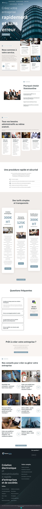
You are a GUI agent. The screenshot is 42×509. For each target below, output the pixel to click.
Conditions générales (15, 498)
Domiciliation (13, 491)
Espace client (26, 1)
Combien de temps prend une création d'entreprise (11, 302)
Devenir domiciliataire (25, 478)
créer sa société (8, 268)
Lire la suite (38, 387)
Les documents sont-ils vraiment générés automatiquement (10, 320)
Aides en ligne (4, 495)
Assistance (23, 65)
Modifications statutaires (25, 469)
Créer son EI (21, 263)
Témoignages (13, 495)
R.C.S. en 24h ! (35, 46)
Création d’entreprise (12, 1)
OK (21, 507)
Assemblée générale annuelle (26, 471)
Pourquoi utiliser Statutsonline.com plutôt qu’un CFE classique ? (7, 410)
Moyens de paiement (14, 493)
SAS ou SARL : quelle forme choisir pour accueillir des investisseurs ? (27, 410)
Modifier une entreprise (16, 140)
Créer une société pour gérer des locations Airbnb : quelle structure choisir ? (27, 387)
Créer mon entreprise (6, 34)
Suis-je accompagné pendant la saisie (11, 313)
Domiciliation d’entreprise (36, 141)
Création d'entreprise (25, 467)
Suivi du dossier (34, 64)
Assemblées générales (19, 1)
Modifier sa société (34, 266)
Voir (12, 66)
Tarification (4, 493)
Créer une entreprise (5, 140)
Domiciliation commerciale (26, 476)
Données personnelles (6, 500)
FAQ (2, 498)
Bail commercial (24, 474)
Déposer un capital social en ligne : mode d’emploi (27, 432)
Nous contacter (14, 500)
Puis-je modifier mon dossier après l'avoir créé (11, 328)
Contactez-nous (34, 314)
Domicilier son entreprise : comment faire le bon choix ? (8, 386)
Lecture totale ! (24, 47)
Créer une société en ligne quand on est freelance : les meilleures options (8, 433)
